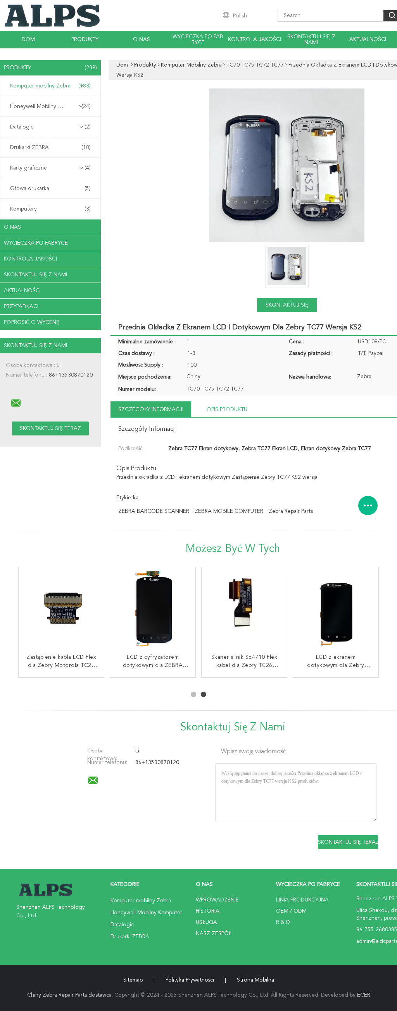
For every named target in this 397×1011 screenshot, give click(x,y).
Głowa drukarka (50, 188)
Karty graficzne (50, 168)
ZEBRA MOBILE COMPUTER (229, 511)
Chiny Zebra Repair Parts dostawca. (70, 995)
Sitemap (133, 980)
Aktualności (367, 39)
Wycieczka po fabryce (198, 39)
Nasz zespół (214, 933)
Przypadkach (22, 306)
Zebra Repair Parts (291, 511)
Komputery (50, 209)
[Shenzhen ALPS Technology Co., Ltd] (15, 403)
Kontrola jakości (254, 39)
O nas (141, 39)
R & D (283, 922)
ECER (363, 995)
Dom (28, 39)
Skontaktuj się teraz (287, 307)
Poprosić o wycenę (32, 322)
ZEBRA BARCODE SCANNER (153, 511)
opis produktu (227, 409)
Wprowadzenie (217, 900)
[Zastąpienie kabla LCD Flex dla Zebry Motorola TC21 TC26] (61, 609)
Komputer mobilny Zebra (50, 86)
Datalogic (50, 127)
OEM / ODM (291, 911)
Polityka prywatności (190, 980)
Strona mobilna (255, 980)
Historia (207, 911)
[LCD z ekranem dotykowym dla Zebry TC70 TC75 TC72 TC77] (335, 609)
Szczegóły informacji (150, 409)
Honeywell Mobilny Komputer (50, 106)
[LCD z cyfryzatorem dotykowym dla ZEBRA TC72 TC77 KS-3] (152, 609)
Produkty (84, 39)
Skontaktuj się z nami (311, 39)
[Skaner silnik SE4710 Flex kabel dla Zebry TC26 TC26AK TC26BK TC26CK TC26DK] (244, 609)
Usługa (206, 922)
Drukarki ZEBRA (50, 147)
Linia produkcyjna (302, 900)
